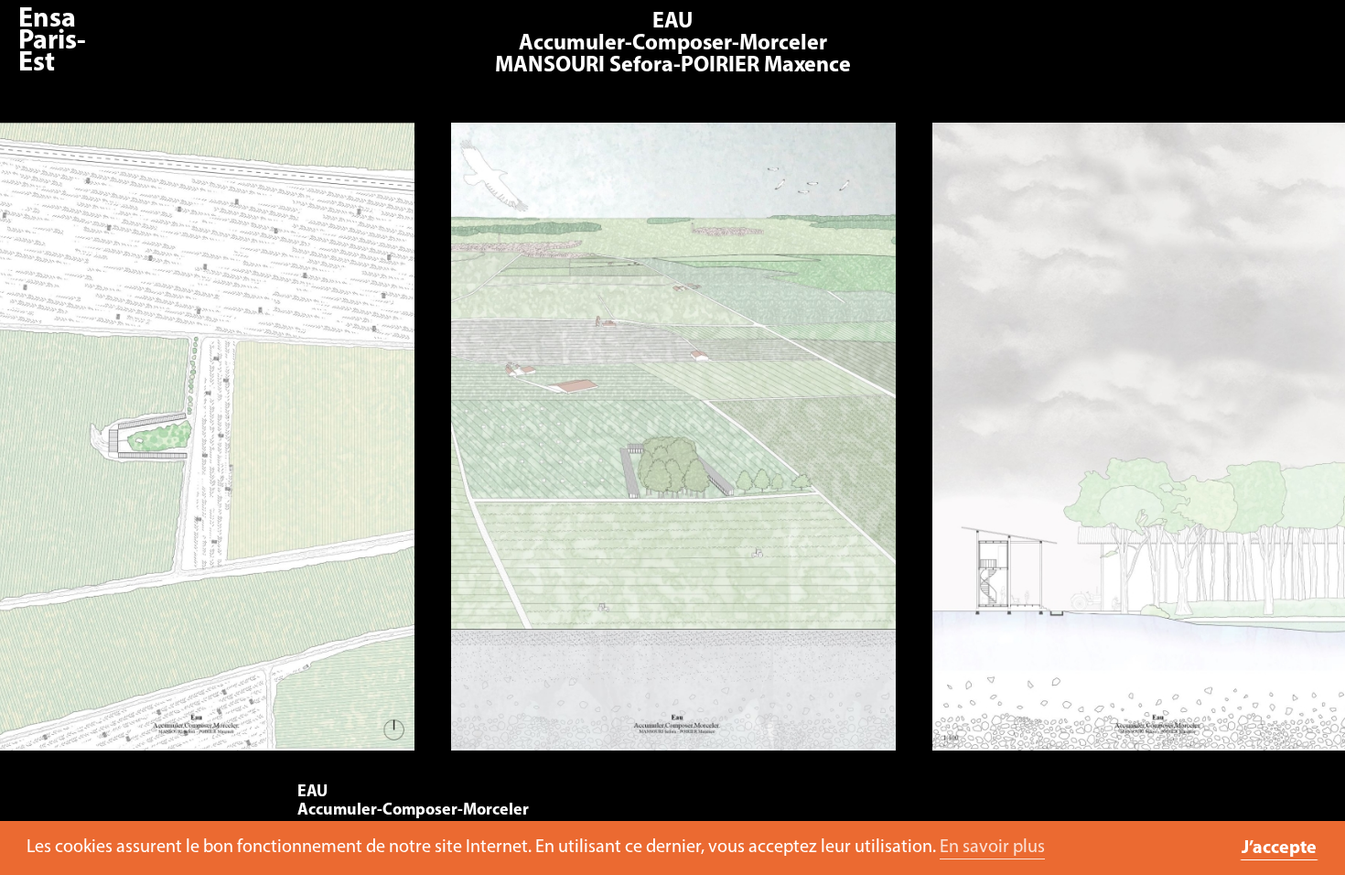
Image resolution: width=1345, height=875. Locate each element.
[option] (673, 446)
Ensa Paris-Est (52, 41)
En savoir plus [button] (992, 847)
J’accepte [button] (1279, 848)
